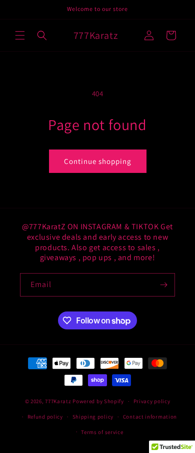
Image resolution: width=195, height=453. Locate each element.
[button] (20, 35)
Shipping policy (93, 416)
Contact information (150, 416)
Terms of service (102, 432)
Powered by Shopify (98, 401)
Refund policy (45, 416)
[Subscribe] (163, 285)
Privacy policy (152, 401)
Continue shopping (98, 161)
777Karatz (58, 401)
